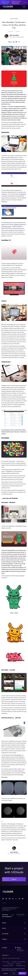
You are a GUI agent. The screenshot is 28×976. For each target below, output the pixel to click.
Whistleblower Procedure (8, 965)
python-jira (21, 224)
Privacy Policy (13, 970)
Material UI (23, 194)
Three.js (3, 757)
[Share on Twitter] (16, 42)
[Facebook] (9, 898)
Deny (14, 973)
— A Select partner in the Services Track (11, 2)
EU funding (18, 963)
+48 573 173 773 (12, 908)
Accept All (22, 973)
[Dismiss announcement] (26, 2)
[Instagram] (13, 898)
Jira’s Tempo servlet (6, 226)
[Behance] (16, 898)
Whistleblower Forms (20, 965)
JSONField (16, 224)
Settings (5, 973)
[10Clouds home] (7, 6)
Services (4, 922)
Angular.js (19, 755)
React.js (5, 194)
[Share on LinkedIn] (13, 42)
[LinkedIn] (3, 898)
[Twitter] (6, 898)
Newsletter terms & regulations (18, 961)
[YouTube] (22, 898)
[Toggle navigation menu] (24, 6)
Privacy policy (10, 963)
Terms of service (6, 961)
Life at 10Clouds (14, 18)
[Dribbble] (19, 898)
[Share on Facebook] (19, 42)
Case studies (5, 933)
